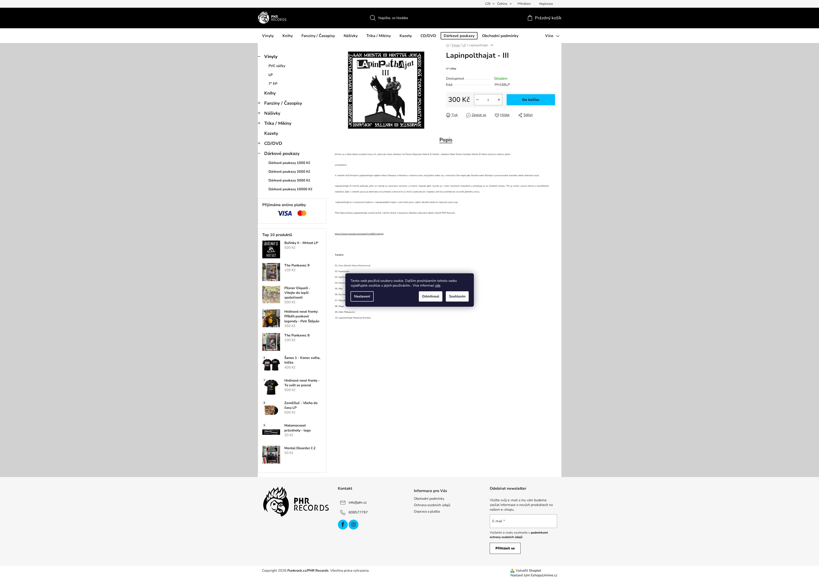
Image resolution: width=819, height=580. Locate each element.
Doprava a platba (427, 511)
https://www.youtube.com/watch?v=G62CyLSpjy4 (359, 233)
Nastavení (362, 296)
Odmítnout (430, 296)
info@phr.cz (358, 502)
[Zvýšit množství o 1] (499, 99)
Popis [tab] (445, 139)
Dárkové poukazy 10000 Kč (290, 189)
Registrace (546, 4)
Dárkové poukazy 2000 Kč (289, 171)
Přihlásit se (505, 548)
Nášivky (272, 113)
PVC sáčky (277, 66)
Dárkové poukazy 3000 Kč (289, 180)
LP (271, 75)
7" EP (273, 83)
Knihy (270, 93)
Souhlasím (457, 296)
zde (437, 285)
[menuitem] (268, 35)
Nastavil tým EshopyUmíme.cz (533, 575)
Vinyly (270, 56)
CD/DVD (273, 143)
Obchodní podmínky (429, 498)
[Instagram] (353, 524)
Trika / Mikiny (277, 123)
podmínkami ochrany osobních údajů (519, 535)
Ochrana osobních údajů (432, 505)
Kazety (271, 133)
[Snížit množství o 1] (477, 99)
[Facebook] (343, 524)
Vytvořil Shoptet (528, 570)
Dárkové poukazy (282, 153)
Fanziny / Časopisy (283, 103)
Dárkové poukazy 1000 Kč (289, 163)
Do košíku (530, 99)
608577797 (358, 512)
